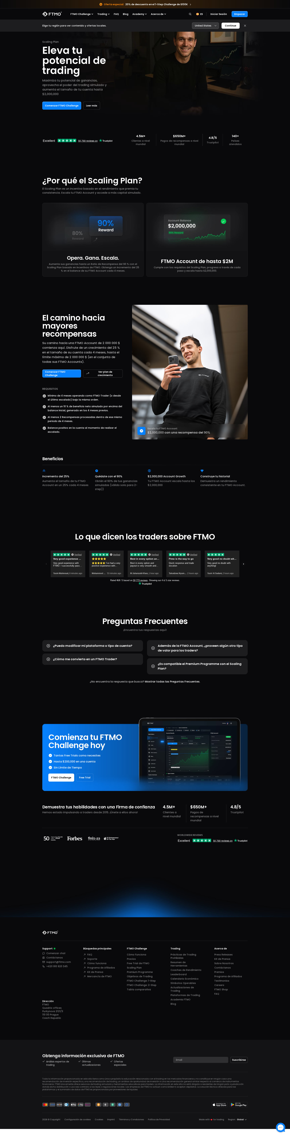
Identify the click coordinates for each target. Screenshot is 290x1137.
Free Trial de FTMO (138, 963)
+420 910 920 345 (57, 966)
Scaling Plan (134, 967)
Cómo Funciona (136, 954)
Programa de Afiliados (101, 967)
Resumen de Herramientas (179, 964)
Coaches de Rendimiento (186, 970)
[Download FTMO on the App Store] (219, 1104)
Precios (131, 959)
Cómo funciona (96, 963)
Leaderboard (179, 974)
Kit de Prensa (95, 972)
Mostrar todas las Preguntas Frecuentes (172, 682)
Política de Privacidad (159, 1119)
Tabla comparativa (139, 989)
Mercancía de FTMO (99, 976)
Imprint (111, 1119)
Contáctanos (54, 957)
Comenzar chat (55, 953)
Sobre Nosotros (224, 963)
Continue (230, 25)
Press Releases (223, 954)
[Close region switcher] (245, 25)
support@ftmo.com (58, 962)
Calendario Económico (185, 978)
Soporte (92, 959)
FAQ (116, 14)
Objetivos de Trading (140, 976)
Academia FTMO (180, 999)
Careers (219, 985)
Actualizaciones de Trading (182, 989)
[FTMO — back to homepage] (52, 14)
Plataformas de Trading (185, 995)
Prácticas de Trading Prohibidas (183, 956)
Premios (219, 972)
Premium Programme (140, 972)
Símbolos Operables (183, 983)
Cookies (99, 1119)
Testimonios (221, 980)
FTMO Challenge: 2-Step (141, 985)
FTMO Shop (221, 989)
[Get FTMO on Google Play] (239, 1104)
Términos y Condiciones (131, 1119)
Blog (125, 14)
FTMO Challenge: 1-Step (141, 980)
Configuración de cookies (77, 1119)
